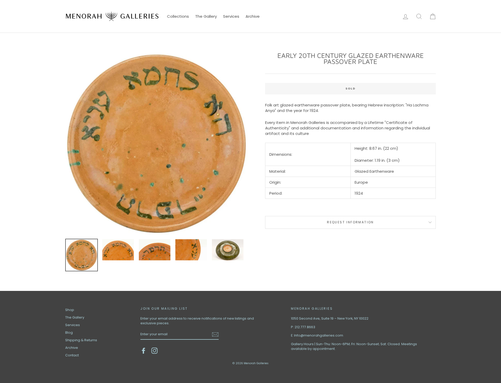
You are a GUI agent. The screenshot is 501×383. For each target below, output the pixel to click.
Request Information (350, 222)
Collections (178, 16)
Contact (72, 355)
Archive (253, 16)
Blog (69, 332)
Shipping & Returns (81, 340)
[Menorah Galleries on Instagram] (154, 351)
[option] (156, 143)
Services (231, 16)
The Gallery (206, 16)
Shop (69, 310)
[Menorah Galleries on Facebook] (143, 351)
